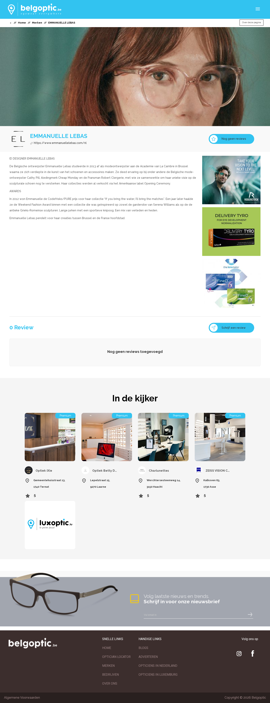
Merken (37, 22)
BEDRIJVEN (110, 674)
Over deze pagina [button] (251, 22)
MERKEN (108, 666)
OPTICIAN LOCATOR (116, 657)
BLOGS (143, 648)
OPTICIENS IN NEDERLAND (158, 666)
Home (22, 22)
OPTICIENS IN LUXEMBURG (158, 674)
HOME (106, 648)
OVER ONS (109, 683)
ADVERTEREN (148, 657)
